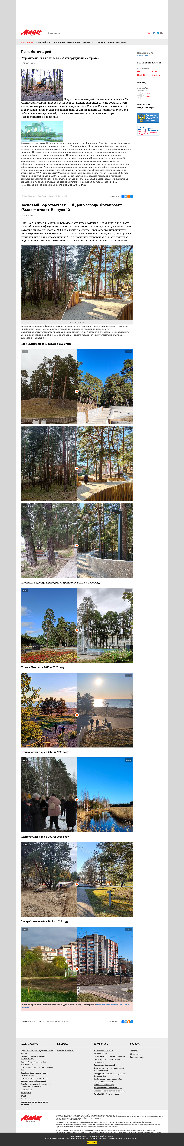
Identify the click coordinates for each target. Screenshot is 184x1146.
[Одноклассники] (128, 196)
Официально (74, 42)
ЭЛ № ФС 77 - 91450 (86, 1118)
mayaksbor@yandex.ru (75, 1119)
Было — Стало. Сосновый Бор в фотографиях (33, 1063)
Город (44, 196)
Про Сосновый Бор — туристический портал (37, 1052)
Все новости (27, 42)
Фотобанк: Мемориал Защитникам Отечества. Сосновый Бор (36, 1085)
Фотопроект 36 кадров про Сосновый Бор (37, 1068)
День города (46, 1021)
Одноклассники (137, 1057)
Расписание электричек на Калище (109, 1056)
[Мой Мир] (131, 196)
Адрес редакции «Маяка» (64, 1115)
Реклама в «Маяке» (65, 1051)
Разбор (24, 1099)
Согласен (92, 1142)
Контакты (88, 42)
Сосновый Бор (43, 42)
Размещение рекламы (63, 1122)
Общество (31, 196)
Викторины (26, 1092)
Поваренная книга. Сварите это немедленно (34, 1103)
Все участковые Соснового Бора (108, 1088)
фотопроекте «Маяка (107, 1004)
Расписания (58, 42)
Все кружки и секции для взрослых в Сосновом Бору (110, 1074)
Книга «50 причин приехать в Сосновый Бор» (33, 1057)
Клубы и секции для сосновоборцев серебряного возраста (109, 1080)
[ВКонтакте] (122, 196)
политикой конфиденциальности (127, 1138)
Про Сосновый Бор (116, 42)
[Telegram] (125, 196)
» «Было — (124, 1004)
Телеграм (134, 1051)
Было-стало (65, 1021)
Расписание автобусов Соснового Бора (103, 1052)
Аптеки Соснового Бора (104, 1084)
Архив (23, 1096)
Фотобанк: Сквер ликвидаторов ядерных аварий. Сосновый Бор (35, 1079)
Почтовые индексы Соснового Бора (109, 1091)
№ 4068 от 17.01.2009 (61, 196)
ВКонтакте (134, 1054)
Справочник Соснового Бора (106, 1065)
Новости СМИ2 (142, 56)
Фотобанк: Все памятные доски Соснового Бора (34, 1074)
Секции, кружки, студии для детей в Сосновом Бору (109, 1069)
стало (25, 1007)
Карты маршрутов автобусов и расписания (107, 1060)
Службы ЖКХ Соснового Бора (106, 1094)
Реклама (100, 42)
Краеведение (26, 1089)
